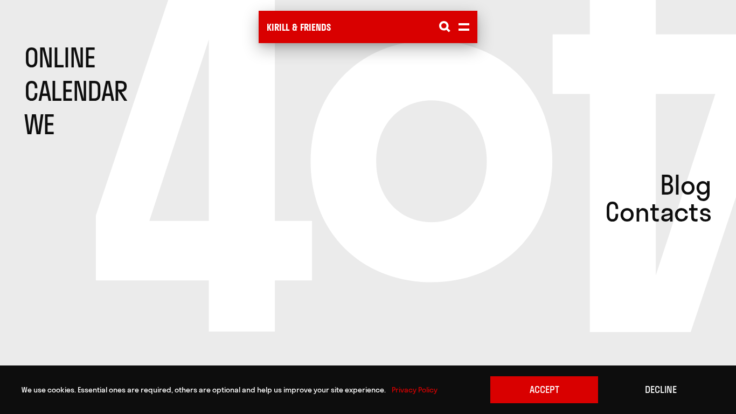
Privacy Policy (415, 390)
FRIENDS (315, 27)
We (39, 124)
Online (59, 57)
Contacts (658, 211)
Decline (661, 389)
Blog (686, 184)
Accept (544, 389)
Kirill (278, 27)
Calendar (75, 91)
